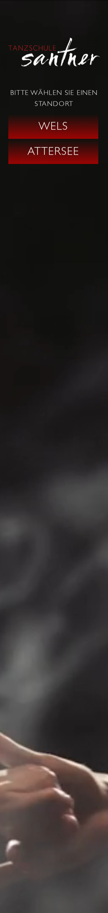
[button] (53, 126)
